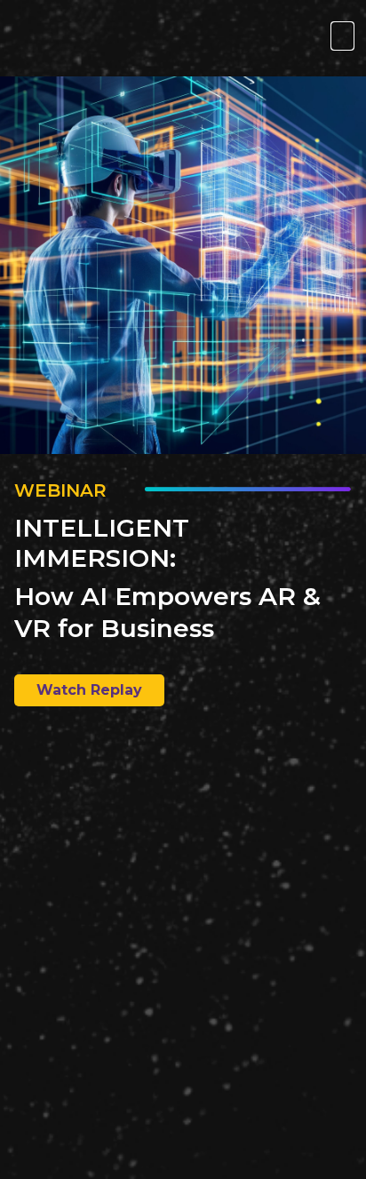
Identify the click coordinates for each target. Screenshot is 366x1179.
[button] (342, 36)
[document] (183, 589)
